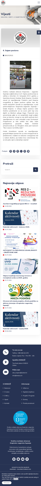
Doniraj (25, 399)
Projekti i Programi (28, 396)
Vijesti (11, 17)
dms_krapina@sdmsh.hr (19, 373)
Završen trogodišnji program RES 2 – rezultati (20, 204)
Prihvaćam (7, 482)
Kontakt (6, 403)
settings (15, 479)
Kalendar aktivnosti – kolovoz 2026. (16, 227)
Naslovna (4, 17)
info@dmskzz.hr (17, 375)
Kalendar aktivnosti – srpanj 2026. (15, 329)
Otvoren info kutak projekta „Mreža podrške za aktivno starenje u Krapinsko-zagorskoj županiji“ (20, 303)
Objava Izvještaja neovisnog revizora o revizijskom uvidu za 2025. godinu (17, 277)
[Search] (35, 169)
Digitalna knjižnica (28, 392)
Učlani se (26, 388)
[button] (39, 32)
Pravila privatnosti (28, 403)
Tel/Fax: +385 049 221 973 (20, 353)
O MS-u (6, 396)
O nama (6, 392)
